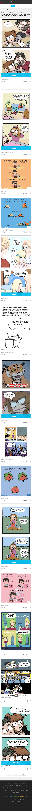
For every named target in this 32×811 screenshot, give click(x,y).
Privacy (27, 787)
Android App (16, 796)
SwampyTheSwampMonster (6, 190)
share (24, 81)
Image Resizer (17, 787)
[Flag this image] (30, 81)
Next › (22, 774)
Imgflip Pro (8, 783)
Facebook (6, 796)
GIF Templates (18, 785)
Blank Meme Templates (9, 785)
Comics (3, 5)
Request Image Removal (22, 790)
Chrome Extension (24, 796)
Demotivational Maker (7, 787)
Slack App (13, 790)
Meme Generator (22, 783)
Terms (5, 790)
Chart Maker (25, 785)
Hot (9, 5)
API (9, 790)
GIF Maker (14, 783)
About (23, 787)
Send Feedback (16, 792)
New (13, 5)
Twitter (10, 796)
